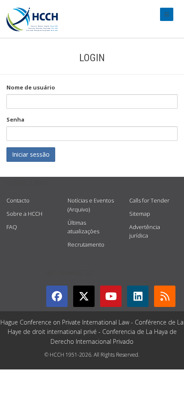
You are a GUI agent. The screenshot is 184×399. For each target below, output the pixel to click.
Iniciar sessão (31, 154)
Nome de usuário (30, 87)
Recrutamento (86, 244)
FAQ (11, 227)
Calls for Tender (149, 200)
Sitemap (139, 213)
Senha (15, 119)
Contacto (18, 200)
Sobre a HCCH (24, 213)
